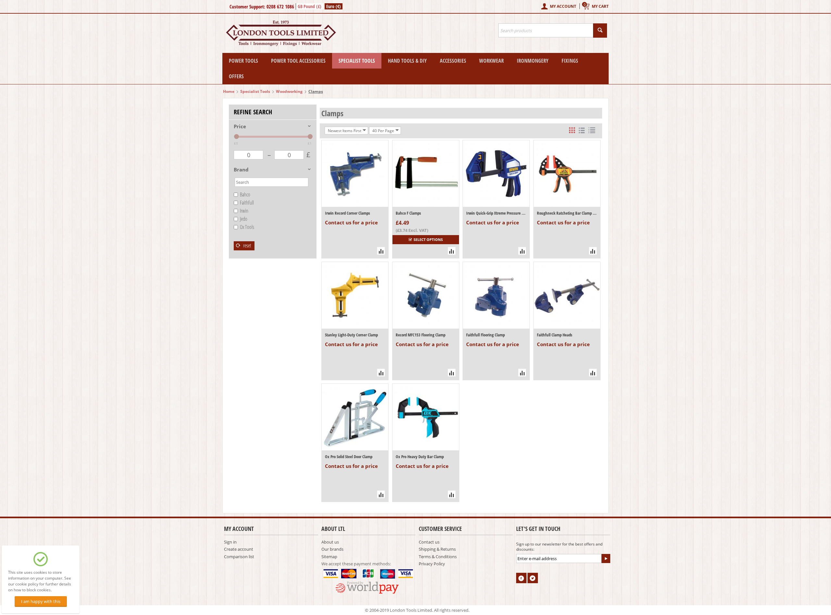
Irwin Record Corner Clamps (347, 213)
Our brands (332, 549)
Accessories (453, 60)
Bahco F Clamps (408, 213)
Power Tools (243, 60)
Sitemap (329, 556)
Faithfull (247, 202)
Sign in (230, 542)
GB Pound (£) (309, 6)
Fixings (570, 60)
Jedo (243, 218)
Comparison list (239, 556)
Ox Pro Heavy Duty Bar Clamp (420, 456)
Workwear (491, 60)
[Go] (605, 558)
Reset (246, 245)
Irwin (244, 210)
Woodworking (289, 91)
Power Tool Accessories (298, 60)
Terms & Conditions (438, 556)
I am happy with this (40, 601)
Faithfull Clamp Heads (554, 335)
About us (330, 542)
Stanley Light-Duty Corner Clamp (351, 335)
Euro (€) (333, 6)
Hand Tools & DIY (407, 60)
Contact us (429, 542)
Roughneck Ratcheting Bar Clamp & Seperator (567, 213)
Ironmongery (533, 60)
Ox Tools (247, 227)
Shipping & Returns (437, 549)
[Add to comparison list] (381, 251)
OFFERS (236, 76)
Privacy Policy (432, 564)
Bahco (245, 194)
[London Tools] (281, 33)
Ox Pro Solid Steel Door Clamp (348, 456)
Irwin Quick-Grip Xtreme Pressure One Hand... (496, 213)
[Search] (600, 30)
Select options (428, 239)
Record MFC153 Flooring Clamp (420, 335)
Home (228, 91)
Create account (238, 549)
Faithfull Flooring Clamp (485, 335)
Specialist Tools (357, 60)
